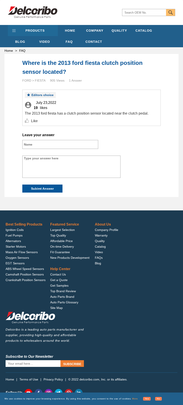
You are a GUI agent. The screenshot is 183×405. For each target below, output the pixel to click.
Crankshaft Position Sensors (26, 280)
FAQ (69, 41)
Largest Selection (62, 230)
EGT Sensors (15, 263)
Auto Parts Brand (62, 296)
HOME (70, 30)
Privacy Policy (53, 379)
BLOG (20, 41)
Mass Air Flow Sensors (22, 252)
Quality (100, 241)
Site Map (56, 308)
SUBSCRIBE (72, 364)
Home (8, 50)
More (135, 398)
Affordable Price (61, 241)
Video (99, 252)
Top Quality (58, 235)
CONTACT (93, 41)
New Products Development (69, 257)
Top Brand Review (63, 291)
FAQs (99, 257)
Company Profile (106, 230)
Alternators (13, 241)
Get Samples (59, 285)
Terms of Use (28, 379)
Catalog (100, 246)
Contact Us (58, 274)
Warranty (101, 235)
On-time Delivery (62, 246)
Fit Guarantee (60, 252)
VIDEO (44, 41)
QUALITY (119, 30)
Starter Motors (16, 246)
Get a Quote (59, 280)
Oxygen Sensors (17, 257)
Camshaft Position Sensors (25, 274)
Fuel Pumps (14, 235)
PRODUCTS (35, 30)
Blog (98, 263)
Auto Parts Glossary (64, 302)
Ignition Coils (15, 230)
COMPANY (94, 30)
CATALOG (143, 30)
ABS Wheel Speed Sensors (25, 269)
